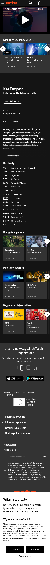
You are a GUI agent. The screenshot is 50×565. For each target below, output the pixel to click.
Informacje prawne (15, 422)
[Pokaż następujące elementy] (47, 49)
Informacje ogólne (15, 416)
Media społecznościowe (18, 433)
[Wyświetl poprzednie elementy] (3, 49)
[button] (30, 3)
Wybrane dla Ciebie (15, 427)
